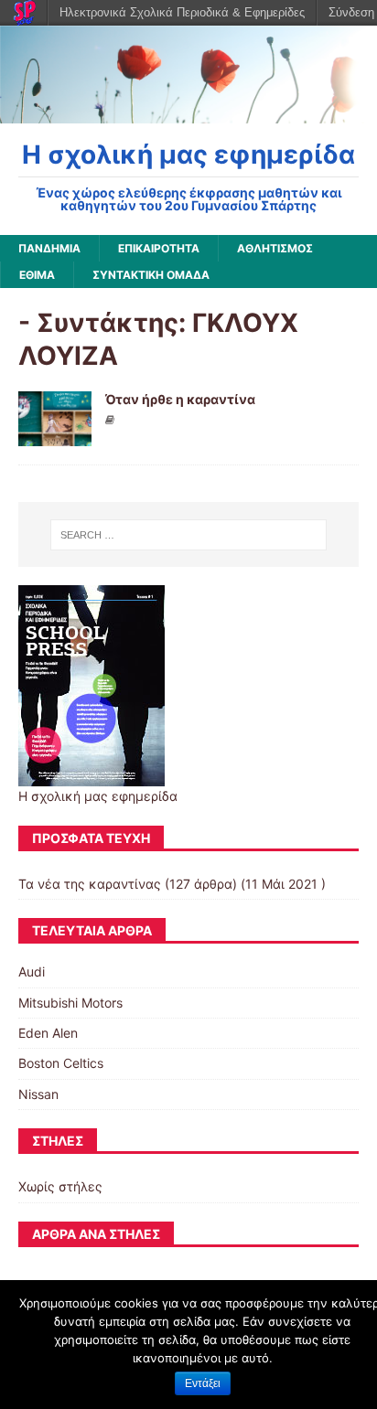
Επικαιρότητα (158, 248)
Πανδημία (49, 248)
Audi (31, 971)
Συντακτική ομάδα (151, 275)
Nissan (38, 1094)
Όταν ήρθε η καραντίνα (180, 399)
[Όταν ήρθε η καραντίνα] (55, 435)
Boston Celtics (60, 1063)
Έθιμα (37, 275)
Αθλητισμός (275, 248)
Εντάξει (203, 1383)
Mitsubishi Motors (70, 1002)
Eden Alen (48, 1033)
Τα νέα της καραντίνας (89, 883)
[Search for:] (189, 534)
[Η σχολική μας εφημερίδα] (188, 113)
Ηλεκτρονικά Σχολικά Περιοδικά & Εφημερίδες (182, 12)
